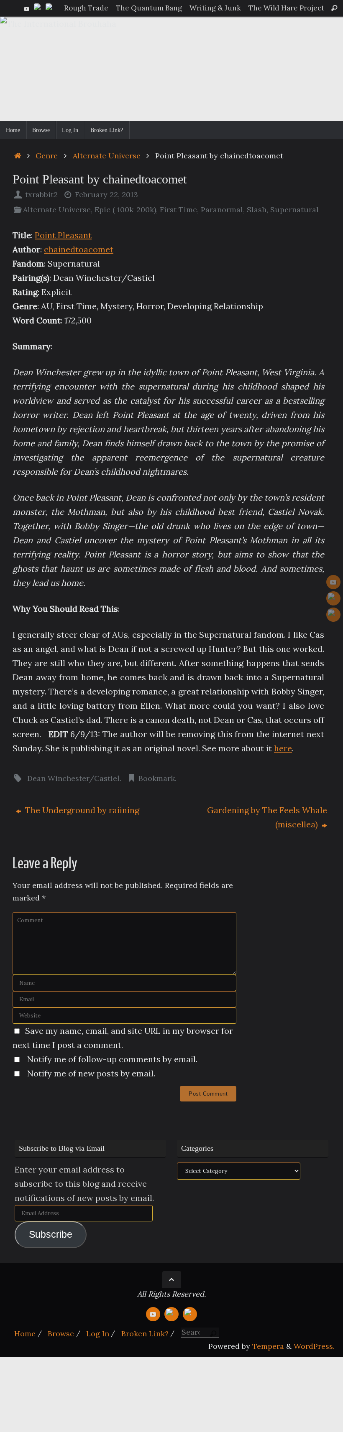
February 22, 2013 (106, 194)
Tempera (268, 1346)
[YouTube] (27, 8)
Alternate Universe (107, 155)
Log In (97, 1333)
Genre (47, 155)
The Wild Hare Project (286, 8)
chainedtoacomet (78, 249)
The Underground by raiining (81, 810)
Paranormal (222, 209)
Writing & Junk (215, 8)
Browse (61, 1333)
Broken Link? (145, 1333)
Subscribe (50, 1234)
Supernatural (294, 209)
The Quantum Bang (149, 8)
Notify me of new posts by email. (91, 1073)
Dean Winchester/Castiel (73, 778)
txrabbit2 (41, 194)
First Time (178, 209)
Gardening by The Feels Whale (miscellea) (267, 817)
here (283, 748)
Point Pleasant (63, 235)
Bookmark (156, 778)
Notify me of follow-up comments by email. (112, 1059)
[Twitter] (38, 8)
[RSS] (50, 8)
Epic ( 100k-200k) (125, 209)
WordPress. (314, 1346)
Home (25, 1333)
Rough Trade (86, 8)
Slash (256, 209)
